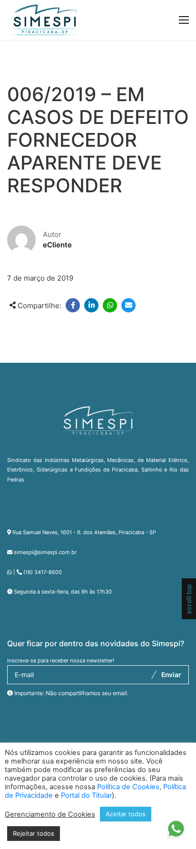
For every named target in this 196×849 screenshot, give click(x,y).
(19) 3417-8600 (42, 572)
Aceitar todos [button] (126, 814)
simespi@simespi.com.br (45, 552)
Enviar (171, 675)
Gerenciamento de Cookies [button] (50, 814)
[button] (175, 831)
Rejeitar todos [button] (33, 833)
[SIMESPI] (45, 20)
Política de (128, 787)
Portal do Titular (86, 795)
